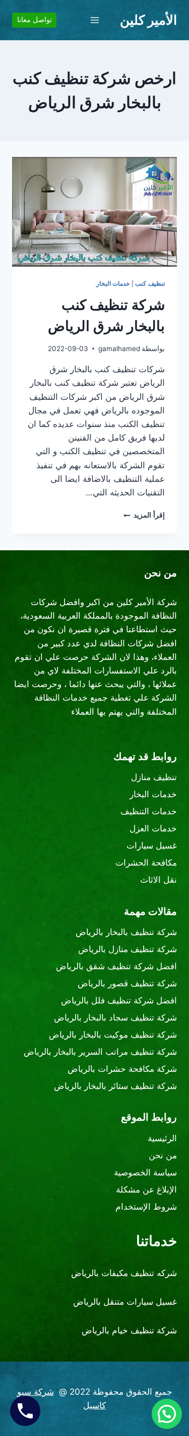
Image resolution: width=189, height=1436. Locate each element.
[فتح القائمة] (94, 20)
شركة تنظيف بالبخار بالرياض (126, 932)
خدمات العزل (153, 828)
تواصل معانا (34, 20)
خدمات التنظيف (148, 811)
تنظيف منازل (154, 777)
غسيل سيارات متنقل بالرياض (125, 1302)
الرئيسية (162, 1138)
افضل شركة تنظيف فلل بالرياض (119, 1000)
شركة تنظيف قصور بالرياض (127, 983)
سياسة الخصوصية (145, 1172)
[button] (167, 1414)
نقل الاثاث (158, 880)
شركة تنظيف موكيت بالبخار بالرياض (113, 1035)
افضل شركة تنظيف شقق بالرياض (116, 966)
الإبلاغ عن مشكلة (146, 1190)
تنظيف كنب (150, 283)
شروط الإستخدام (146, 1207)
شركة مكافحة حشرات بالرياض (122, 1069)
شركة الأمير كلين (146, 602)
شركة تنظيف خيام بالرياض (129, 1330)
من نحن (163, 1155)
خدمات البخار (113, 283)
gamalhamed (119, 349)
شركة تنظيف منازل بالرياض (127, 949)
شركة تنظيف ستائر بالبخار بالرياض (115, 1086)
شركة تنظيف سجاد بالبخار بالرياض (115, 1017)
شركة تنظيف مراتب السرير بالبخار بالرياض (100, 1052)
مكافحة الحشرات (146, 863)
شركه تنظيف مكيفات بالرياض (124, 1273)
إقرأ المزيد (144, 515)
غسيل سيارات (152, 845)
